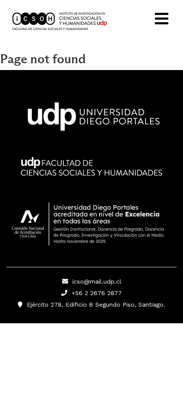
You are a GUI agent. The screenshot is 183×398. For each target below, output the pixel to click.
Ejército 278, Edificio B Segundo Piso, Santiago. (94, 304)
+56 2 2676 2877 (94, 293)
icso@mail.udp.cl (96, 281)
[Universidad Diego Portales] (91, 119)
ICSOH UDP (74, 21)
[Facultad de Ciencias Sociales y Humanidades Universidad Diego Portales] (91, 172)
